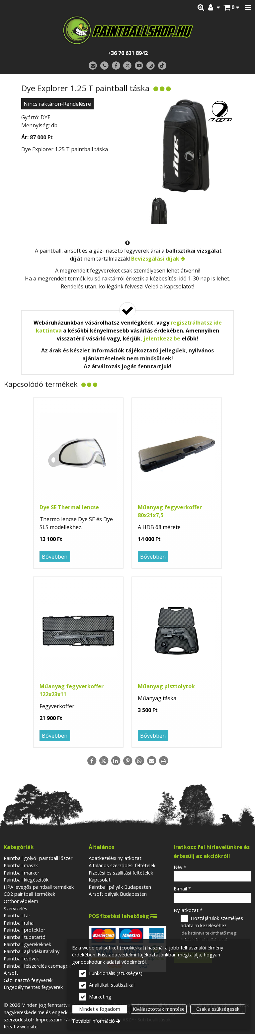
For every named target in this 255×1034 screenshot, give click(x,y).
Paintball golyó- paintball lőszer (38, 858)
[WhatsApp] (139, 761)
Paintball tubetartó (24, 937)
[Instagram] (150, 66)
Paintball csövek (21, 958)
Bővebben (54, 556)
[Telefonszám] (104, 66)
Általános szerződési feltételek (122, 865)
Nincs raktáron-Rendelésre (57, 103)
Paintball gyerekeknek (27, 944)
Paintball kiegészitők (26, 880)
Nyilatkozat (188, 910)
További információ (93, 1021)
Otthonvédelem (21, 901)
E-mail (182, 888)
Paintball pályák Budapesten (120, 887)
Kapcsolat (100, 880)
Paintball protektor (24, 930)
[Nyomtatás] (163, 761)
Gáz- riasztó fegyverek (28, 980)
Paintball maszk (21, 865)
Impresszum (49, 1019)
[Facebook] (116, 66)
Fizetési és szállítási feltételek (121, 873)
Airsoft (11, 973)
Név (180, 867)
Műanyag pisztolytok (166, 686)
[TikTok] (162, 66)
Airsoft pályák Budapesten (118, 894)
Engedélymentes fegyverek (33, 987)
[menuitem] (231, 7)
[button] (248, 7)
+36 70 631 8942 (128, 53)
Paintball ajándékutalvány (31, 951)
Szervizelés (15, 908)
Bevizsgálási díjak (155, 258)
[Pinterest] (127, 761)
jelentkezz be (161, 338)
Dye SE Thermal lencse (69, 507)
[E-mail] (93, 66)
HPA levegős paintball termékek (39, 887)
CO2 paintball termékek (29, 894)
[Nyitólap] (127, 30)
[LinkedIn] (115, 761)
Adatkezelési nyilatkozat (115, 858)
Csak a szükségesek (217, 1009)
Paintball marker (21, 873)
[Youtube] (139, 66)
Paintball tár (17, 915)
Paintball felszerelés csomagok (37, 966)
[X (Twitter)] (127, 66)
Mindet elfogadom (99, 1009)
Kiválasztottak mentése (159, 1009)
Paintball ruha (19, 923)
